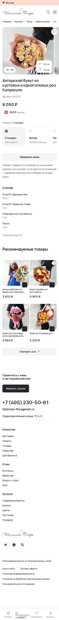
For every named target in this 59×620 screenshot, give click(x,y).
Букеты (6, 505)
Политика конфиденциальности (18, 574)
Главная (6, 21)
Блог (5, 485)
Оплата (6, 441)
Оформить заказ (29, 157)
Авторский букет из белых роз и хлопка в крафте (12, 290)
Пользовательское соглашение (18, 584)
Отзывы (6, 446)
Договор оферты (29, 569)
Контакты (8, 470)
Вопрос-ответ (10, 480)
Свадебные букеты (13, 500)
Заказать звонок (15, 388)
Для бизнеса (9, 455)
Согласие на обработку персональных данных (26, 579)
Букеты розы (43, 21)
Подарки (7, 520)
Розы (29, 21)
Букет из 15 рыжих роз (41, 333)
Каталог (19, 21)
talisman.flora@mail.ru (18, 409)
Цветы (6, 510)
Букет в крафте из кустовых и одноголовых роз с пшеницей (39, 290)
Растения (7, 515)
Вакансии (7, 475)
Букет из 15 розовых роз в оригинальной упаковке (12, 334)
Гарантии (7, 450)
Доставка (7, 436)
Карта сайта (8, 569)
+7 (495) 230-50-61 (25, 402)
